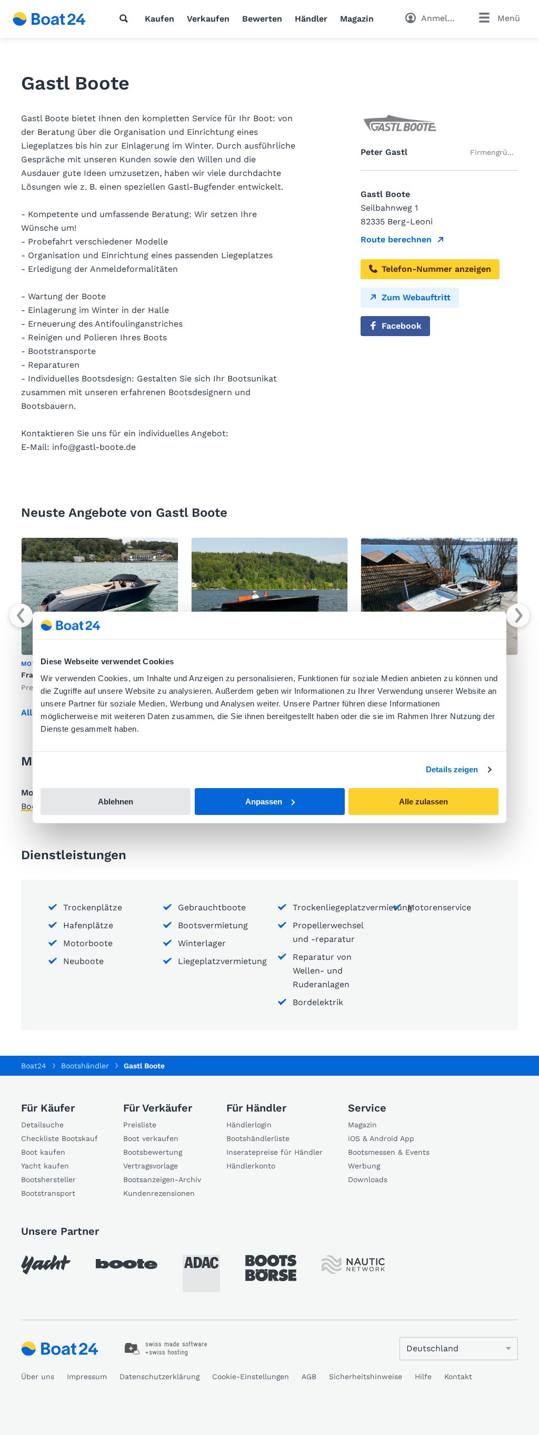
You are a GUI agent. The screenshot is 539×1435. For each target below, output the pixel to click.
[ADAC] (201, 1273)
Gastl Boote (144, 1065)
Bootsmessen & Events (389, 1152)
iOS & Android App (381, 1138)
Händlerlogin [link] (249, 1125)
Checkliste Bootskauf (59, 1138)
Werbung (364, 1166)
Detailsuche (42, 1125)
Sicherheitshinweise (365, 1376)
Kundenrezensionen (159, 1193)
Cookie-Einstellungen (250, 1376)
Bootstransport (48, 1193)
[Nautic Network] (353, 1264)
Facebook (402, 326)
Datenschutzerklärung (159, 1376)
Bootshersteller (48, 1179)
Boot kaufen (43, 1152)
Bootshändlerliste (258, 1138)
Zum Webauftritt (416, 297)
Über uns (37, 1376)
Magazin (357, 19)
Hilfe (423, 1376)
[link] (166, 1348)
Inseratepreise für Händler (274, 1152)
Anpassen (263, 801)
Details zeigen (452, 769)
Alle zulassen (423, 801)
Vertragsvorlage (150, 1166)
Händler (311, 19)
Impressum (87, 1376)
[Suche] (125, 18)
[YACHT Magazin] (46, 1264)
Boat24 (33, 1065)
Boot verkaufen (150, 1138)
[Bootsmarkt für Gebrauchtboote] (49, 19)
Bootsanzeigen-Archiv (162, 1179)
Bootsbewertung (152, 1152)
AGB (309, 1376)
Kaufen (159, 19)
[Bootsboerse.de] (270, 1268)
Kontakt (458, 1376)
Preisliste (139, 1125)
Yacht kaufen (45, 1166)
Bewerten (262, 19)
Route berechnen (396, 239)
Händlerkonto (250, 1166)
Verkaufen (208, 19)
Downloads (367, 1179)
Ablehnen (115, 801)
